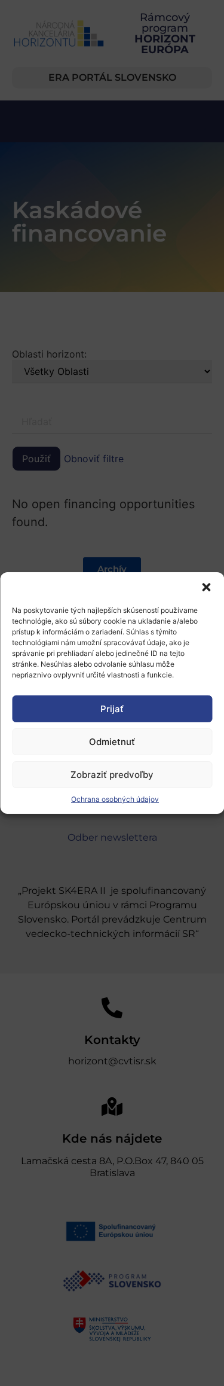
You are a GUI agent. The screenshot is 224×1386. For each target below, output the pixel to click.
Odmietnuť (112, 741)
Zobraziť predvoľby (112, 774)
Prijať (112, 709)
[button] (206, 587)
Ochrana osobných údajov (115, 799)
